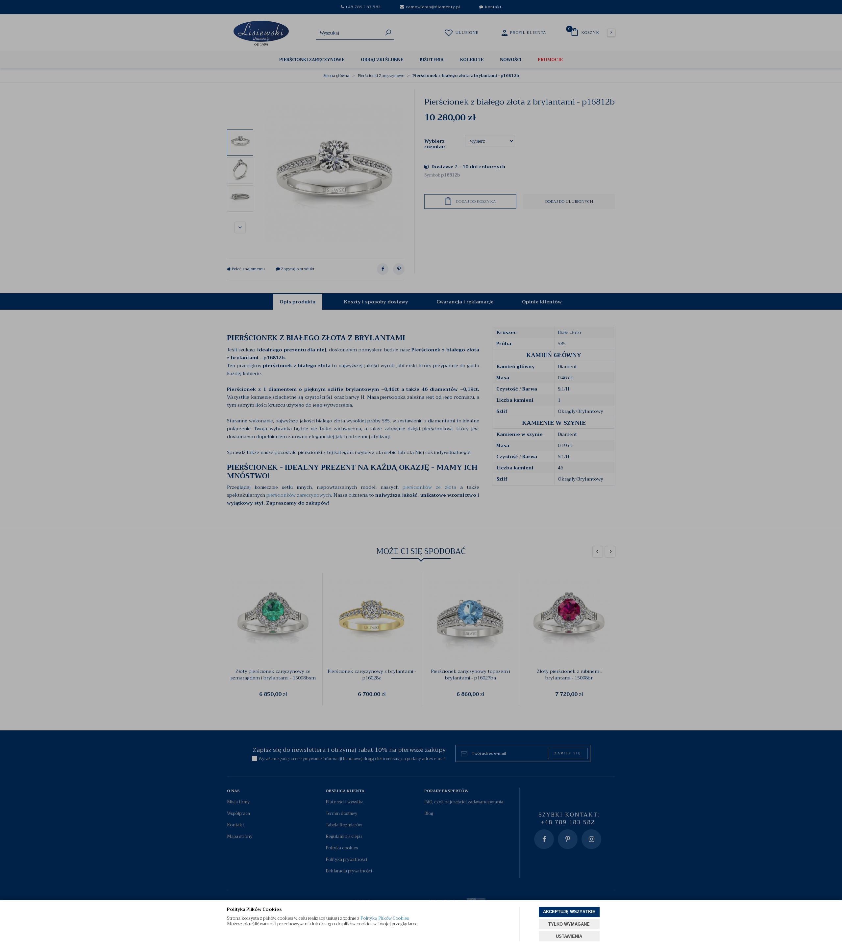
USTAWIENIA (569, 936)
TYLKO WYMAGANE (569, 924)
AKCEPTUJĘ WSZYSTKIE (569, 911)
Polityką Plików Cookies (384, 918)
